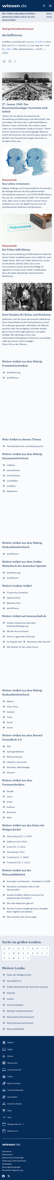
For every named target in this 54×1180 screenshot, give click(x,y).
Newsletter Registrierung (12, 1170)
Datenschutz (7, 1154)
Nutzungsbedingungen (11, 1167)
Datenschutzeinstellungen (13, 1157)
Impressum (7, 1151)
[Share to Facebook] (10, 61)
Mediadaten (7, 1164)
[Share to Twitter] (15, 61)
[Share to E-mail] (4, 61)
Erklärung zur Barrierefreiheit (14, 1161)
